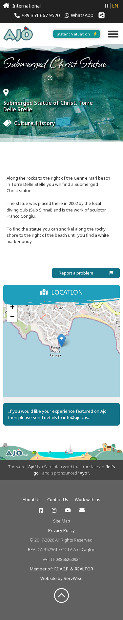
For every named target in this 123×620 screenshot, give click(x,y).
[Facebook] (41, 510)
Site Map (61, 521)
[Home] (6, 6)
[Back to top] (61, 596)
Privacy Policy (61, 530)
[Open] (113, 34)
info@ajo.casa (77, 417)
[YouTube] (67, 510)
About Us (32, 499)
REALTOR (84, 569)
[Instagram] (54, 510)
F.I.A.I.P (61, 569)
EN (115, 6)
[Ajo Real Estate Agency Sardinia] (18, 34)
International (26, 6)
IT (107, 6)
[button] (61, 340)
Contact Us (57, 499)
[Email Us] (82, 510)
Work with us (87, 499)
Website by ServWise (61, 578)
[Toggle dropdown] (50, 78)
